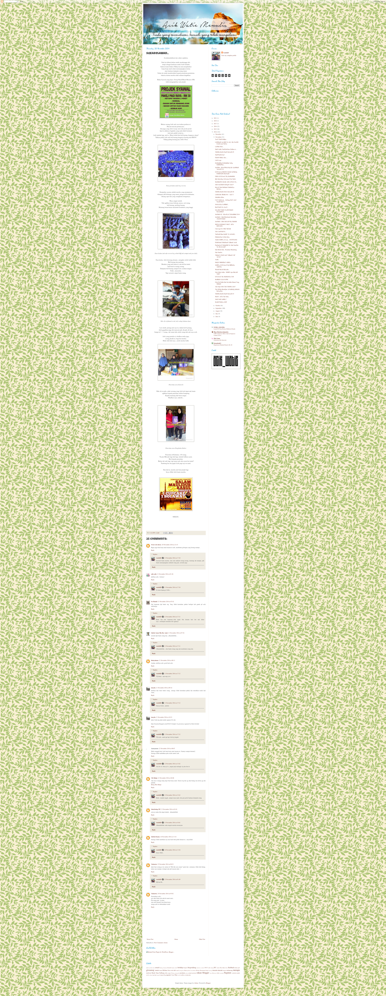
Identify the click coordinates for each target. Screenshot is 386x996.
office (166, 973)
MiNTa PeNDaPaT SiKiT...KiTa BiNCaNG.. (224, 225)
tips (155, 975)
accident (151, 967)
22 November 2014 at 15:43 (172, 795)
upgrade (168, 975)
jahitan (188, 970)
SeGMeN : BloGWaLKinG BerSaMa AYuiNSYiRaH (225, 218)
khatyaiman (154, 660)
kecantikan (193, 970)
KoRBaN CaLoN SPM (221, 279)
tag (153, 975)
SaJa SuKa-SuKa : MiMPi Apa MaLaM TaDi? (226, 273)
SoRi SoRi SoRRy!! (221, 299)
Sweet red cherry (156, 545)
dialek (218, 967)
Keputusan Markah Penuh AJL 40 (223, 345)
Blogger (208, 983)
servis (147, 975)
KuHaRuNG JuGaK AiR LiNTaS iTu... (226, 182)
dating (212, 967)
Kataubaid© (217, 343)
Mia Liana (217, 338)
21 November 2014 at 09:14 (164, 688)
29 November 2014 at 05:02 (165, 893)
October (218, 305)
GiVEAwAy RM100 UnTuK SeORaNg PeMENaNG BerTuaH (226, 173)
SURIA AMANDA (219, 327)
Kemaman (202, 970)
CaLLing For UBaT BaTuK (223, 229)
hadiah (157, 970)
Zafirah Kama (155, 837)
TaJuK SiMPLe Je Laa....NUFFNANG (226, 240)
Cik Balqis (154, 778)
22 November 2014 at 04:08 (166, 778)
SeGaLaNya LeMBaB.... (222, 204)
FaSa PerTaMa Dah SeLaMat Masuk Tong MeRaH (227, 283)
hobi (172, 970)
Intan (185, 970)
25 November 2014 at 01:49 (172, 879)
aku (154, 967)
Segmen (227, 972)
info (175, 970)
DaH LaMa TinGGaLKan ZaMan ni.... (226, 149)
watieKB (158, 558)
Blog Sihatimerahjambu (221, 332)
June (217, 316)
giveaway (150, 969)
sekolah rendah (236, 973)
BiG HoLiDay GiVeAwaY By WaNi (225, 179)
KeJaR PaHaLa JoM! (221, 302)
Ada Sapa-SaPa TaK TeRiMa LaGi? (225, 287)
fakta (223, 968)
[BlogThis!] (166, 533)
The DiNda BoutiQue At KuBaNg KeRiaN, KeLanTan (227, 290)
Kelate (198, 970)
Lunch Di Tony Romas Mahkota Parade (224, 329)
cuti (209, 968)
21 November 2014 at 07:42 (166, 601)
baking (161, 967)
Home (176, 939)
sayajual (222, 973)
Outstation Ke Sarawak (220, 340)
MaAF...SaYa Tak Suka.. (222, 296)
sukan (151, 975)
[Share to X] (168, 533)
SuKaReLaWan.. (220, 197)
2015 (215, 129)
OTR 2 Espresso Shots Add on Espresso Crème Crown (224, 334)
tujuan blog (163, 975)
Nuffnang (161, 973)
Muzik (153, 973)
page (169, 973)
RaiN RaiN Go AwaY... (221, 207)
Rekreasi (214, 973)
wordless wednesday (185, 975)
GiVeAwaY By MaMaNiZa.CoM (224, 277)
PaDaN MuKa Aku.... (221, 157)
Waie (176, 975)
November (219, 137)
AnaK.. (217, 259)
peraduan (182, 973)
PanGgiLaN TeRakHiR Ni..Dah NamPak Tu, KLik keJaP (226, 246)
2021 (215, 118)
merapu (236, 969)
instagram (181, 970)
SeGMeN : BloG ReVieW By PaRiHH (226, 221)
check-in (198, 967)
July (217, 314)
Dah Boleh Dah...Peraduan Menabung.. (226, 250)
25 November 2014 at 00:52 (165, 864)
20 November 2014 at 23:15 (170, 545)
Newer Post (150, 939)
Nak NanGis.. (219, 252)
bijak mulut (174, 967)
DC (215, 967)
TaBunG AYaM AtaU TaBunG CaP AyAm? (225, 256)
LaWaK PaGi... (219, 146)
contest (202, 967)
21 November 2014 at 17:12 (172, 673)
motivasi (148, 973)
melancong (229, 970)
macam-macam (217, 970)
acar (147, 968)
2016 (215, 126)
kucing (210, 970)
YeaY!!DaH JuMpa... (221, 139)
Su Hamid (154, 601)
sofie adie (154, 574)
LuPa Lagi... (218, 160)
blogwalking (192, 967)
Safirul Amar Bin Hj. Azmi (159, 633)
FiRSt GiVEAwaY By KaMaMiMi (225, 176)
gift (239, 968)
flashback (231, 967)
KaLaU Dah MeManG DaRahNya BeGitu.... (224, 188)
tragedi (158, 975)
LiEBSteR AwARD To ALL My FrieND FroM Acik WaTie (226, 143)
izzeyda (153, 688)
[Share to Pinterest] (172, 533)
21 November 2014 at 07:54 (176, 633)
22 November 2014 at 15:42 (172, 764)
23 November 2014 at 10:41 (172, 822)
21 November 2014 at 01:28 (165, 574)
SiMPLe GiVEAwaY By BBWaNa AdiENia (225, 266)
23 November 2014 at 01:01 (169, 809)
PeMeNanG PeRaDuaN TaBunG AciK (226, 242)
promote (194, 973)
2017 (215, 124)
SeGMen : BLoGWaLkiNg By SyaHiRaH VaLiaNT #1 (227, 168)
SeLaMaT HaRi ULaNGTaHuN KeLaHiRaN (224, 211)
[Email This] (164, 533)
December (219, 134)
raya (211, 973)
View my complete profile (228, 55)
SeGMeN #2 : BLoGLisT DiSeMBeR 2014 (227, 214)
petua (186, 973)
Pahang (173, 973)
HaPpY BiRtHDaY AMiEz (222, 262)
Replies (155, 554)
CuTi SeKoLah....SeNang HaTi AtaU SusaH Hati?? (226, 201)
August (218, 311)
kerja (207, 970)
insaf (177, 970)
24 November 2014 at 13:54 (172, 850)
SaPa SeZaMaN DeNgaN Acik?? (224, 185)
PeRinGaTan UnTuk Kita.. (222, 237)
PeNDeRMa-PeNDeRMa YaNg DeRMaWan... (224, 164)
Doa (221, 968)
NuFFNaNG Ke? (220, 155)
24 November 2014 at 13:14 (168, 837)
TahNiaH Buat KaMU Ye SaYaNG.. (225, 234)
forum (236, 968)
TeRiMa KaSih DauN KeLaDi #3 (224, 294)
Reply (152, 550)
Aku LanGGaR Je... (220, 231)
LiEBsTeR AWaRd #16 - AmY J (224, 194)
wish (179, 975)
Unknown (154, 864)
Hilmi (169, 970)
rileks (218, 973)
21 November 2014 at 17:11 (172, 617)
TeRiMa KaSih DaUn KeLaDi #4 (224, 192)
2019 (215, 121)
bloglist (185, 968)
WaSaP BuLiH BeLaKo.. (222, 269)
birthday (180, 967)
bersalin (169, 968)
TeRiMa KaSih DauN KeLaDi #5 (224, 152)
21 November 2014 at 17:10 (172, 558)
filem (226, 967)
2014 (215, 132)
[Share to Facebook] (170, 533)
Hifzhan (165, 970)
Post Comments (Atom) (161, 943)
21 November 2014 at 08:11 (167, 660)
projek (190, 973)
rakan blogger (203, 972)
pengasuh (177, 973)
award (157, 967)
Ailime (196, 983)
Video (172, 975)
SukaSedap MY (156, 809)
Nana (157, 973)
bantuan (165, 967)
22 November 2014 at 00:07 (167, 748)
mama (224, 970)
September (219, 308)
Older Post (202, 939)
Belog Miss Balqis (156, 785)
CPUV (206, 968)
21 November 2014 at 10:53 (164, 717)
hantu (160, 970)
